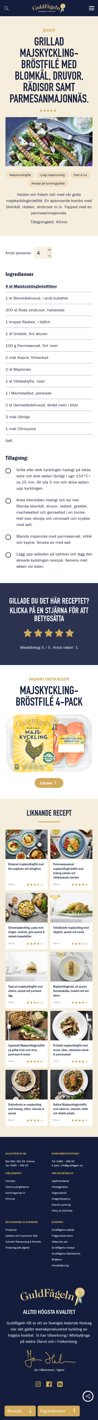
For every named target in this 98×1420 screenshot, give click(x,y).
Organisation (59, 1192)
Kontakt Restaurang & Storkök (23, 1241)
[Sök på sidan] (6, 8)
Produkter (11, 1229)
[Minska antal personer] (49, 256)
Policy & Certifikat (62, 1210)
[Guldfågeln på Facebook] (49, 1384)
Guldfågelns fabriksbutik (66, 1253)
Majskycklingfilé (20, 175)
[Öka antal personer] (49, 250)
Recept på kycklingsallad (48, 183)
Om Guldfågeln (62, 1173)
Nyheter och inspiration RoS (21, 1235)
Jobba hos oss (60, 1241)
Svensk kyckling (61, 1204)
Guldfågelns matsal (63, 1247)
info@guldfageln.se (71, 1165)
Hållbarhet (13, 1173)
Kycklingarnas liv (15, 1192)
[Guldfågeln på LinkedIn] (60, 1384)
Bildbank (57, 1259)
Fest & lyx (80, 175)
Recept (14, 1411)
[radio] (28, 634)
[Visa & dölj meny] (91, 8)
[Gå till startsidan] (49, 8)
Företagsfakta (60, 1187)
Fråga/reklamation (62, 1235)
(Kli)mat (10, 1198)
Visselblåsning (60, 1265)
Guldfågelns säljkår (63, 1229)
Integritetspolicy (61, 1198)
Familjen (10, 1181)
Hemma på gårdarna (17, 1187)
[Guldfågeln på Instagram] (38, 1384)
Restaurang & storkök (21, 1222)
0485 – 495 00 (19, 1165)
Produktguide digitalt (17, 1247)
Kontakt (57, 1222)
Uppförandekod (60, 1181)
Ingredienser (52, 1411)
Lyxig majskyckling (52, 175)
